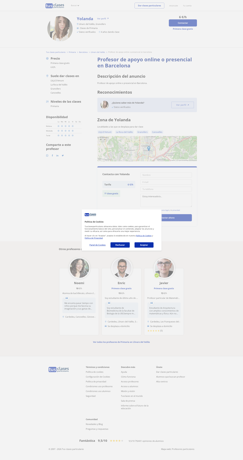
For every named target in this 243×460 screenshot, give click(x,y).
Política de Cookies (144, 235)
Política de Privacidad (94, 238)
